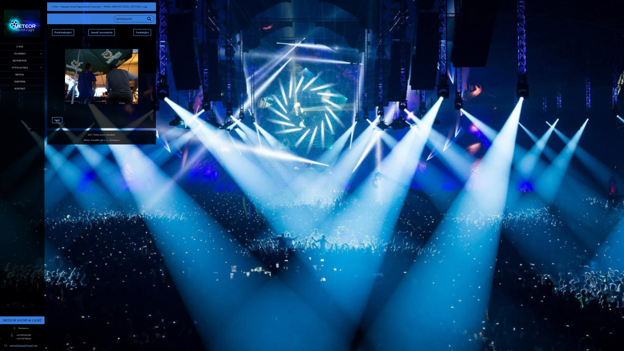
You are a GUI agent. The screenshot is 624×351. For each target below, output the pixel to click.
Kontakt (19, 88)
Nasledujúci (142, 32)
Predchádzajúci (63, 32)
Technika (20, 53)
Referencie (20, 60)
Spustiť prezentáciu (101, 32)
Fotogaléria (20, 67)
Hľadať (149, 18)
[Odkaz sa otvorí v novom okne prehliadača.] (101, 76)
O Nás (19, 47)
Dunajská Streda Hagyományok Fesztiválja (80, 7)
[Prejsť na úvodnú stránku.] (22, 19)
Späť (57, 120)
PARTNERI (19, 81)
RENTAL (19, 74)
